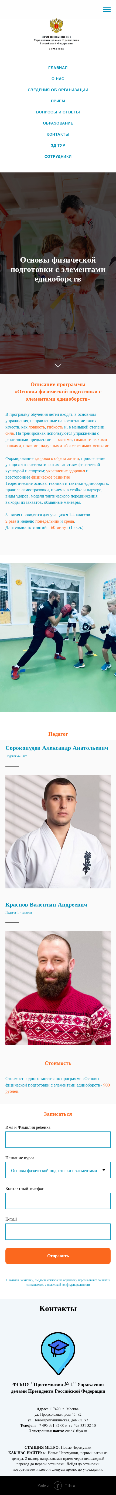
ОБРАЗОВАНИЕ (58, 123)
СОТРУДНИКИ (58, 156)
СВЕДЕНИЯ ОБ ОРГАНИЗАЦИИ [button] (58, 90)
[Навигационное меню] (107, 9)
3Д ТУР (58, 145)
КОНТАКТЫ (58, 134)
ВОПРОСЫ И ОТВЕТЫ (58, 112)
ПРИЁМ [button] (58, 101)
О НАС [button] (58, 79)
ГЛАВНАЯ (58, 68)
